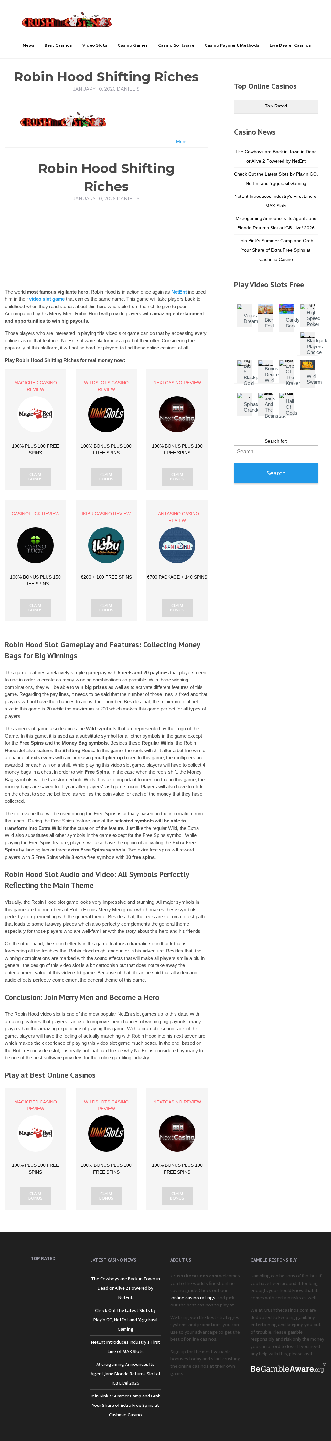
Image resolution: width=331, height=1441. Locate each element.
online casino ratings (193, 1298)
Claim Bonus (35, 477)
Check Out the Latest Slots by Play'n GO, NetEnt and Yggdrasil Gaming (125, 1319)
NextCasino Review (177, 382)
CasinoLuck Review (35, 513)
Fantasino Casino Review (177, 517)
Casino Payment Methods (232, 45)
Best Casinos (58, 45)
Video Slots (94, 45)
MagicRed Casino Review (35, 386)
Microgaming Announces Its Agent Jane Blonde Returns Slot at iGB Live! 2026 (126, 1373)
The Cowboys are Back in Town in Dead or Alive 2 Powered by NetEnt (125, 1288)
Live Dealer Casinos (290, 45)
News (28, 45)
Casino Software (176, 45)
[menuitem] (28, 45)
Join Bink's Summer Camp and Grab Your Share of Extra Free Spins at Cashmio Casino (276, 250)
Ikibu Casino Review (106, 513)
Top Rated (276, 105)
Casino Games (133, 45)
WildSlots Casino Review (106, 386)
